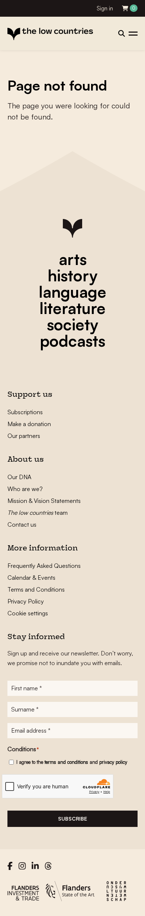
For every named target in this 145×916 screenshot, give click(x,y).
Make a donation (29, 424)
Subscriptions (25, 412)
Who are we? (25, 489)
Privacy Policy (25, 601)
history (72, 275)
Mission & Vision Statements (44, 500)
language (72, 291)
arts (73, 259)
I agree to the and (71, 762)
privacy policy (113, 762)
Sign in (105, 8)
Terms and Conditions (36, 589)
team (37, 512)
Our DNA (19, 477)
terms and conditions (66, 762)
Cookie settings (27, 613)
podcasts (72, 340)
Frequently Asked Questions (44, 565)
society (72, 324)
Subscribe (72, 818)
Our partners (23, 435)
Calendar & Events (31, 577)
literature (72, 308)
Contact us (21, 524)
